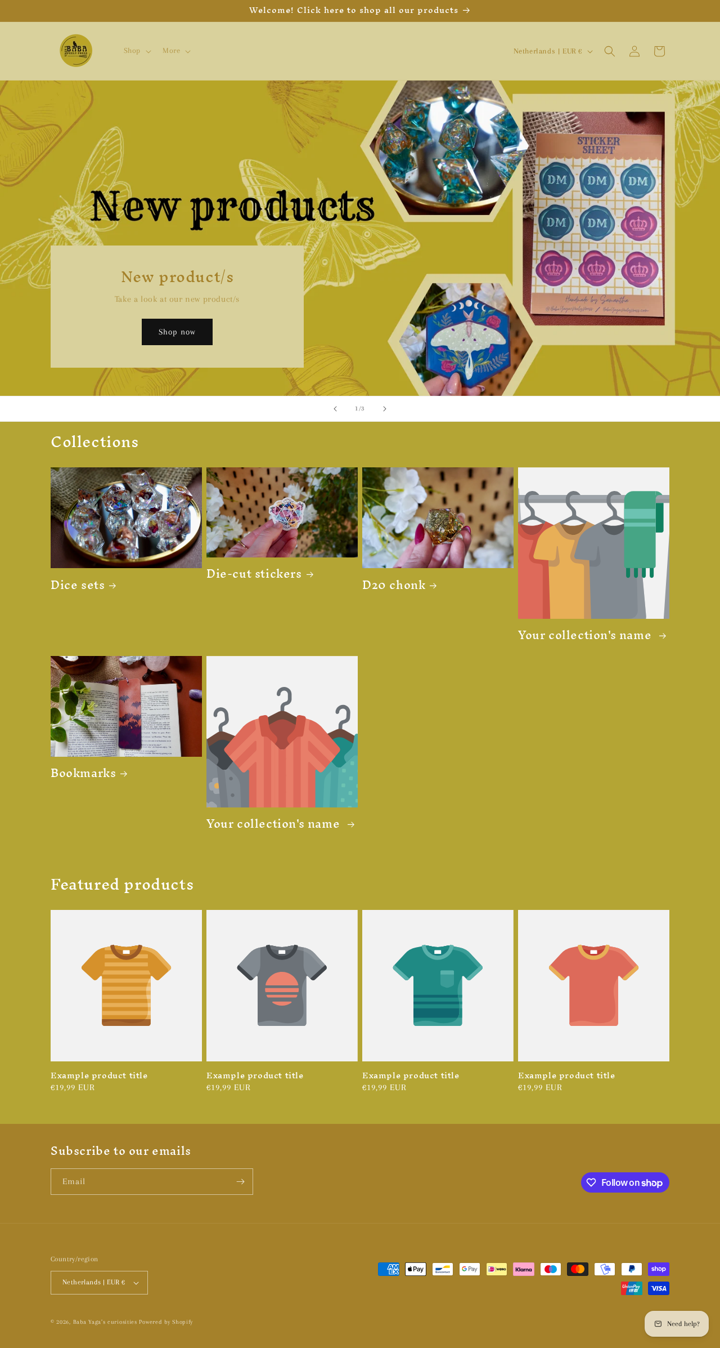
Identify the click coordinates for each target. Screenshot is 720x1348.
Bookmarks (83, 772)
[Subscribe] (240, 1181)
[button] (136, 51)
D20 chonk (393, 584)
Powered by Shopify (166, 1321)
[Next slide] (384, 408)
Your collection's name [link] (586, 634)
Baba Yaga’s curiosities (106, 1321)
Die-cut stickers (254, 573)
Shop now (177, 332)
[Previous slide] (335, 408)
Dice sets (78, 584)
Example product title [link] (99, 1076)
